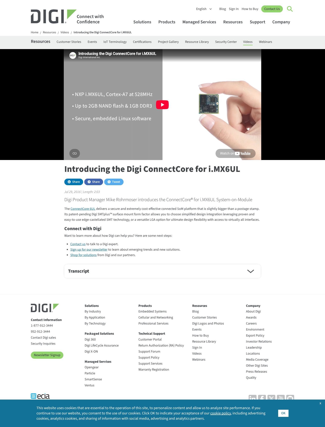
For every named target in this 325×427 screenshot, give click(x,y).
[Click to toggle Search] (290, 9)
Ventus (89, 385)
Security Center (226, 41)
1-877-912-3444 (42, 325)
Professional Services (153, 323)
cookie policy (220, 413)
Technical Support (151, 333)
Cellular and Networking (155, 317)
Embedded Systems (152, 311)
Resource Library (197, 41)
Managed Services (199, 21)
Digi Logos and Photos (208, 323)
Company (281, 21)
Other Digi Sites (257, 365)
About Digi (253, 311)
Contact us (78, 244)
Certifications (142, 41)
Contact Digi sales (43, 337)
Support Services (150, 363)
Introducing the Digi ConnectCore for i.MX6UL (103, 32)
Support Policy (148, 357)
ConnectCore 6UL (83, 208)
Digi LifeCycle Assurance (102, 345)
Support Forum (149, 351)
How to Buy (250, 9)
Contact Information (46, 320)
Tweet (116, 182)
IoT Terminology (115, 41)
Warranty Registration (153, 369)
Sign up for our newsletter (88, 249)
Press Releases (256, 371)
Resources (233, 21)
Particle (90, 373)
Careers (251, 323)
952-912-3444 (40, 331)
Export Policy (255, 335)
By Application (95, 317)
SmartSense (93, 379)
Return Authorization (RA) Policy (161, 345)
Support (257, 21)
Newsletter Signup (47, 355)
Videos (65, 32)
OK (283, 413)
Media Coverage (257, 359)
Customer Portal (150, 339)
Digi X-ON (91, 351)
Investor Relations (259, 341)
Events (92, 41)
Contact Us (272, 9)
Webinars (265, 41)
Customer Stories (69, 41)
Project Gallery (168, 41)
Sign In (234, 9)
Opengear (92, 367)
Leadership (254, 347)
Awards (251, 317)
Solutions (142, 21)
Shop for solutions (83, 255)
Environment (255, 329)
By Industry (93, 311)
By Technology (95, 323)
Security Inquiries (43, 343)
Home (34, 32)
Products (166, 21)
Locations (253, 353)
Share (76, 182)
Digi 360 (90, 339)
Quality (251, 377)
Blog (222, 9)
